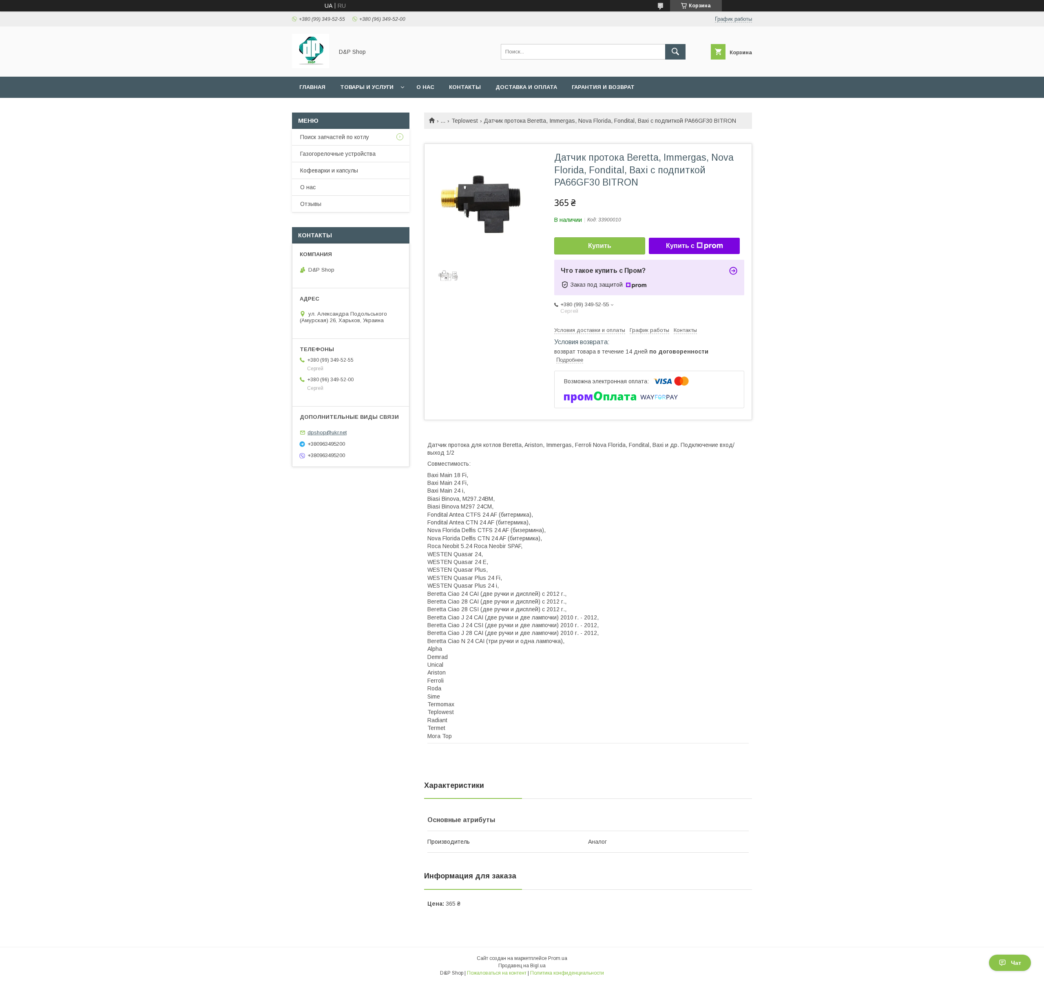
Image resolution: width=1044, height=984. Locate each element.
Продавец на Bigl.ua (522, 966)
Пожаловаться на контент (496, 973)
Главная (312, 87)
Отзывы (310, 204)
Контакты (465, 87)
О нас (425, 87)
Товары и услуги (367, 87)
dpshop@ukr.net (327, 432)
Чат (1016, 963)
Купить (599, 245)
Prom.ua (557, 958)
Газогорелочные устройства (338, 153)
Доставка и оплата (526, 87)
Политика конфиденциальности (567, 973)
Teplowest (464, 120)
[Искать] (675, 52)
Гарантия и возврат (603, 87)
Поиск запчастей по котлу (334, 137)
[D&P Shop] (310, 66)
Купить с (680, 245)
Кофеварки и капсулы (329, 170)
